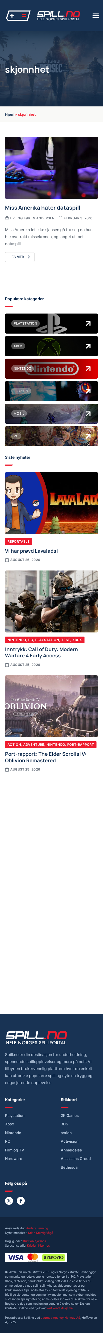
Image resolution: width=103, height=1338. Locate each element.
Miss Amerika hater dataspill (42, 207)
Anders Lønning (37, 1228)
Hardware (13, 1158)
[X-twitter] (9, 1201)
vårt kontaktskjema (59, 1308)
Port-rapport (80, 744)
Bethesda (69, 1167)
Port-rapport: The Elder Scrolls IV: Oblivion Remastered (45, 757)
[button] (95, 15)
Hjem (9, 114)
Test (65, 640)
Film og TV (14, 1150)
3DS (64, 1124)
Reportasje (19, 541)
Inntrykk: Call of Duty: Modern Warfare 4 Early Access (41, 652)
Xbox (77, 640)
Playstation (47, 640)
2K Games (70, 1115)
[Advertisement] (51, 831)
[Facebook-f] (21, 1201)
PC (30, 640)
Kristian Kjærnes (34, 1241)
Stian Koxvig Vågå (40, 1233)
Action (14, 744)
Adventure (33, 744)
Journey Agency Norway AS (60, 1317)
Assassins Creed (76, 1158)
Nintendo (17, 640)
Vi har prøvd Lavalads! (31, 550)
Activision (69, 1141)
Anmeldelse (71, 1150)
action (66, 1132)
